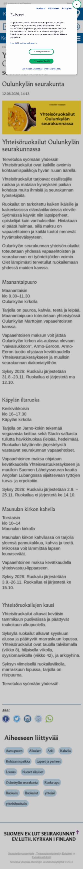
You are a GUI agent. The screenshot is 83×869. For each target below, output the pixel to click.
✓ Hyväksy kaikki (41, 61)
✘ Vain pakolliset (41, 51)
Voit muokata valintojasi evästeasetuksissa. (41, 69)
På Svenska (53, 8)
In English (67, 8)
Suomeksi (40, 8)
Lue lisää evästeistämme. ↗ (24, 43)
